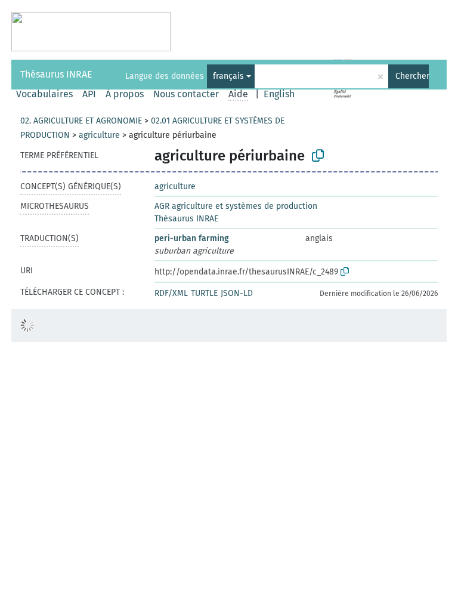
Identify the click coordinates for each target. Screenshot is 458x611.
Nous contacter (186, 94)
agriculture (99, 135)
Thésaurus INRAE (56, 74)
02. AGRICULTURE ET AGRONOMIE (81, 121)
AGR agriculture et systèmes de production (235, 206)
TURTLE (204, 293)
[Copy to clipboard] (318, 156)
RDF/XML (171, 293)
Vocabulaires (44, 94)
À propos (125, 94)
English (279, 94)
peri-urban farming (191, 238)
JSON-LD (237, 293)
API (89, 94)
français (228, 76)
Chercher (412, 76)
